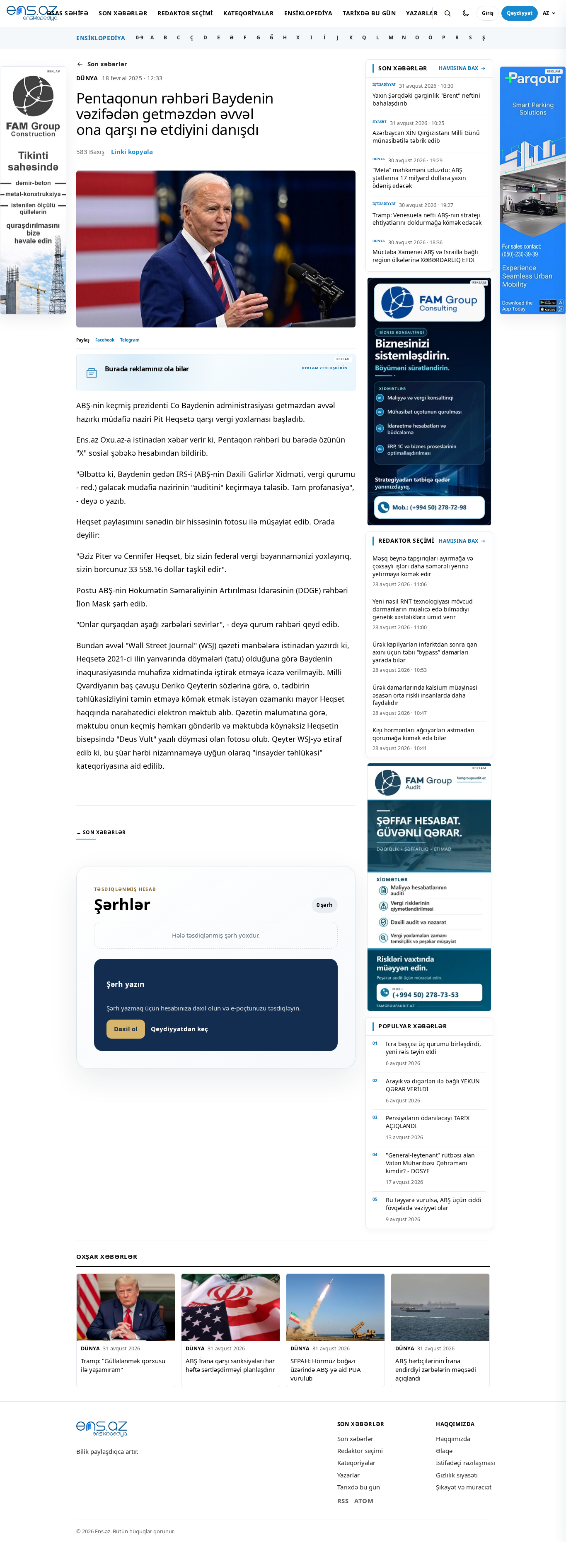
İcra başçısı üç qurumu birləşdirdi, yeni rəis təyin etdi (433, 1048)
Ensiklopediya (308, 13)
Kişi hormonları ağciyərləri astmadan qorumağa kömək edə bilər (423, 734)
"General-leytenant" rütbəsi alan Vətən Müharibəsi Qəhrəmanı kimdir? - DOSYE (430, 1163)
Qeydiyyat (519, 13)
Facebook (104, 340)
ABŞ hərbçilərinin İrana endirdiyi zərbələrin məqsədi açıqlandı (435, 1369)
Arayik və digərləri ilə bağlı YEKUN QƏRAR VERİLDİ (433, 1085)
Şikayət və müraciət (463, 1487)
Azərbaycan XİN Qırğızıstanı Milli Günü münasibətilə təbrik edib (426, 136)
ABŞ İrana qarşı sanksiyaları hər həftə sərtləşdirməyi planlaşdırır (230, 1365)
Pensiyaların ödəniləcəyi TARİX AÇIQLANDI (427, 1122)
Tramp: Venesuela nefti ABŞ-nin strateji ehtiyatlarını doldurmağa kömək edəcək (426, 219)
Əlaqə (444, 1450)
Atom (363, 1500)
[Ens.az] (32, 13)
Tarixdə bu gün (369, 13)
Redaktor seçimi (185, 13)
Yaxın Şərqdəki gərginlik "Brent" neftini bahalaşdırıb (426, 99)
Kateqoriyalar (248, 13)
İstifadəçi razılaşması (465, 1462)
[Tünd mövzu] (465, 13)
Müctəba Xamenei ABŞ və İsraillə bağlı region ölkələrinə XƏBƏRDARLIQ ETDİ (425, 256)
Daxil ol (126, 1029)
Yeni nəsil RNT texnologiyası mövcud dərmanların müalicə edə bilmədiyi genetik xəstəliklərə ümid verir (422, 609)
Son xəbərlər (123, 13)
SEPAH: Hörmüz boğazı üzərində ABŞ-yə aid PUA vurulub (325, 1369)
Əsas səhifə (67, 13)
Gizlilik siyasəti (457, 1475)
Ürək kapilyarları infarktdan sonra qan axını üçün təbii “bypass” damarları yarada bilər (424, 652)
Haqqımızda (453, 1438)
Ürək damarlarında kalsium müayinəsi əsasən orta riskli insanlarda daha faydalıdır (424, 695)
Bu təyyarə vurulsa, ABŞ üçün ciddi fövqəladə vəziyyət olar (433, 1204)
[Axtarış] (447, 13)
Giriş (487, 13)
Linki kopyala (132, 151)
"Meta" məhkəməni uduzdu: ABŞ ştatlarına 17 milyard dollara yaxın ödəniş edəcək (419, 178)
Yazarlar (422, 13)
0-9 (139, 37)
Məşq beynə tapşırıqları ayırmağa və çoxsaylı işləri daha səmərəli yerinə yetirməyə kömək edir (422, 566)
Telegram (130, 340)
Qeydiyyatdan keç (179, 1029)
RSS (343, 1500)
